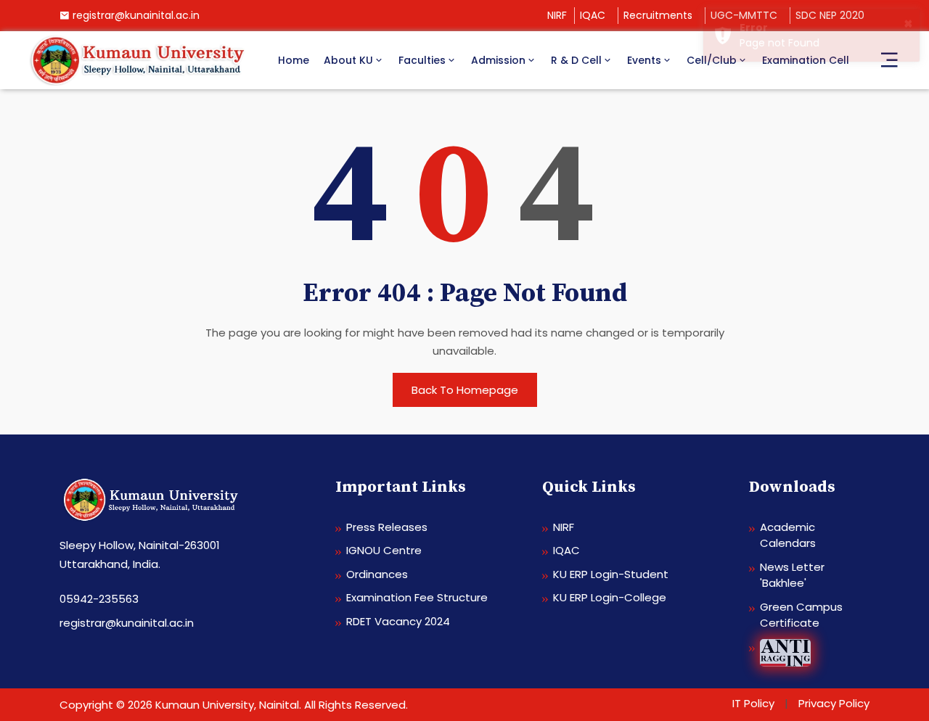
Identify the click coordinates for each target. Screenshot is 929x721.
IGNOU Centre (384, 550)
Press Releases (386, 527)
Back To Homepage (465, 389)
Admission (498, 60)
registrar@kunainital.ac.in (136, 15)
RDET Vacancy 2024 (398, 621)
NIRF (557, 15)
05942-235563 (99, 598)
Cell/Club (712, 60)
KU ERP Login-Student (610, 574)
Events (644, 60)
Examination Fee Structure (417, 597)
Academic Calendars (788, 535)
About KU (348, 60)
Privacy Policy (833, 703)
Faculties (422, 60)
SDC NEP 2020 (829, 15)
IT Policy (753, 703)
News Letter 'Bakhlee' (792, 575)
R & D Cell (576, 60)
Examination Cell (805, 60)
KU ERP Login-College (609, 597)
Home (293, 60)
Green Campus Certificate (801, 615)
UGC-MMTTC (744, 15)
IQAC (592, 15)
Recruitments (657, 15)
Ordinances (377, 574)
